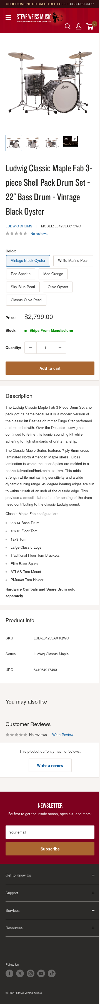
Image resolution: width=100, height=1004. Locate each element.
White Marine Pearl (73, 260)
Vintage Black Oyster (28, 260)
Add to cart (50, 368)
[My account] (78, 26)
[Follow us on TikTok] (52, 973)
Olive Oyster (58, 286)
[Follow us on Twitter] (20, 973)
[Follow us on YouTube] (41, 973)
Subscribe (50, 849)
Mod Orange (53, 273)
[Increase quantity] (60, 347)
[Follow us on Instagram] (30, 973)
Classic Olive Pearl (26, 299)
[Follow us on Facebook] (9, 973)
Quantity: (13, 347)
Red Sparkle (21, 273)
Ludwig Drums (19, 226)
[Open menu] (8, 17)
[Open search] (68, 26)
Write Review (62, 734)
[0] (89, 26)
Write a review (50, 765)
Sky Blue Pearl (23, 286)
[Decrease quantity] (30, 347)
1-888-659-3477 (81, 4)
